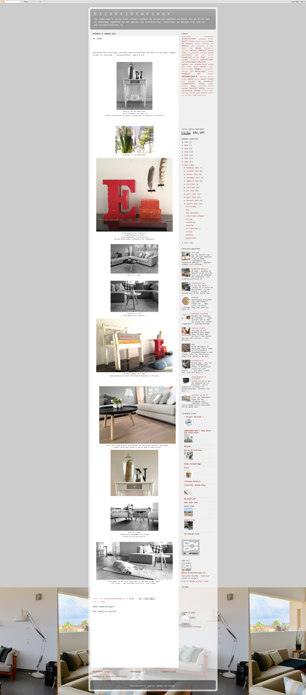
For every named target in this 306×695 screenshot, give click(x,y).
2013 (186, 162)
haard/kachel (187, 55)
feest (184, 53)
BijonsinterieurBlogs (191, 627)
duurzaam (185, 50)
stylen (184, 88)
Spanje (193, 86)
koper (211, 67)
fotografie (203, 52)
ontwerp (210, 74)
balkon (210, 39)
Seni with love (191, 503)
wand (198, 93)
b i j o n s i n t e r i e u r (132, 14)
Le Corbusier (208, 69)
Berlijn (205, 41)
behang (191, 41)
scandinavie (188, 84)
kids (183, 67)
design (198, 48)
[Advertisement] (194, 112)
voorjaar (185, 93)
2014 (186, 158)
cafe (192, 46)
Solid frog (189, 506)
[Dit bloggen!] (147, 598)
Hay (203, 55)
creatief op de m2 (199, 395)
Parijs (197, 79)
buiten (185, 46)
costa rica (187, 48)
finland (195, 53)
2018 (186, 145)
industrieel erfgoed (195, 216)
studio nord (189, 520)
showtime (189, 225)
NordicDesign (190, 499)
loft (191, 71)
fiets (189, 52)
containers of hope (204, 46)
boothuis (205, 43)
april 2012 (191, 194)
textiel (193, 88)
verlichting (187, 91)
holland (196, 57)
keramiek (197, 64)
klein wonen (192, 67)
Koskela (185, 69)
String (210, 86)
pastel (203, 79)
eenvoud (193, 50)
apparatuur (209, 36)
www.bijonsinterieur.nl (194, 573)
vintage (196, 91)
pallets (210, 77)
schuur (210, 84)
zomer (195, 95)
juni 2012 (191, 187)
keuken (210, 64)
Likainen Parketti (192, 481)
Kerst (204, 64)
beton (211, 41)
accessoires (186, 36)
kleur (203, 67)
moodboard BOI (191, 74)
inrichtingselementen (194, 62)
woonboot (188, 95)
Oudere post (169, 671)
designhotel (208, 48)
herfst (210, 55)
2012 (186, 165)
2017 (186, 149)
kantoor (185, 64)
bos (212, 43)
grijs (186, 468)
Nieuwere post (101, 671)
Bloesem (187, 446)
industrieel (206, 60)
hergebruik (186, 57)
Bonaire (189, 44)
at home (189, 219)
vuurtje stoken (198, 328)
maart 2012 (191, 197)
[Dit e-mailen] (144, 598)
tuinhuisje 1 (197, 361)
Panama (184, 79)
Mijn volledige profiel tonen (195, 581)
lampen (197, 69)
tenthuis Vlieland (199, 314)
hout (203, 57)
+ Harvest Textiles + (193, 417)
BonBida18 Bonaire (199, 269)
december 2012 (193, 168)
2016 (186, 152)
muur (188, 210)
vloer (211, 90)
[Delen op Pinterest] (154, 598)
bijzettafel (191, 238)
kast (191, 64)
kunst (191, 69)
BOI (183, 44)
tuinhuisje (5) (198, 283)
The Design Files (191, 534)
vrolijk (192, 93)
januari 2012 (192, 204)
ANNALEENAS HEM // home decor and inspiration (197, 432)
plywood (210, 79)
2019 (186, 142)
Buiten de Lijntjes (192, 450)
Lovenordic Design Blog (194, 485)
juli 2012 (191, 184)
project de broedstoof (200, 81)
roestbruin (190, 222)
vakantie (210, 88)
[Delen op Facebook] (151, 598)
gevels (210, 53)
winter (210, 93)
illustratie (194, 60)
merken (210, 71)
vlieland (204, 90)
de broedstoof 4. (193, 229)
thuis (102, 602)
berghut (198, 41)
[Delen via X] (149, 598)
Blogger (172, 686)
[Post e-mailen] (140, 599)
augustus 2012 (193, 181)
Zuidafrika (202, 95)
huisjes (210, 57)
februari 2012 (193, 201)
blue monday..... (193, 206)
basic (185, 41)
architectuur (189, 39)
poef (183, 81)
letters (185, 71)
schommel (201, 84)
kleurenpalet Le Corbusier (198, 378)
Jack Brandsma (192, 213)
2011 (186, 243)
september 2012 (193, 178)
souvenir (185, 86)
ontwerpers (189, 76)
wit (183, 95)
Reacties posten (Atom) (116, 677)
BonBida (198, 43)
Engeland (202, 50)
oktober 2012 (192, 174)
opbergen (202, 77)
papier (191, 79)
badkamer (202, 39)
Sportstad (202, 86)
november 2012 (193, 171)
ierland (185, 60)
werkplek (204, 93)
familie (210, 50)
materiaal (200, 71)
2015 (186, 155)
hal (197, 55)
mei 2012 (190, 191)
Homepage (136, 671)
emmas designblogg (192, 464)
